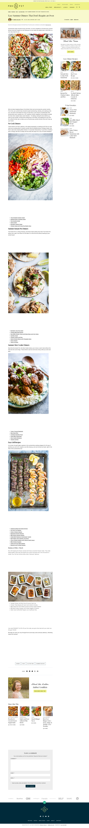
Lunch (65, 7)
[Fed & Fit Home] (16, 6)
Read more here (48, 24)
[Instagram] (43, 816)
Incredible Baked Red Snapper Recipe (75, 121)
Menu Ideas (42, 820)
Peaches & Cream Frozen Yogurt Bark (12, 720)
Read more (71, 51)
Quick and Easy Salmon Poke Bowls (24, 720)
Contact (58, 820)
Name (12, 773)
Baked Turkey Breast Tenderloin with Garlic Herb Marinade (74, 134)
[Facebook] (40, 816)
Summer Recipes (40, 663)
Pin (72, 19)
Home (9, 11)
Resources (77, 4)
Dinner (72, 7)
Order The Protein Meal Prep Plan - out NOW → (44, 1)
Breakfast (57, 7)
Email (13, 778)
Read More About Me (40, 691)
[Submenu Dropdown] (61, 7)
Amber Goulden (17, 19)
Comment (14, 758)
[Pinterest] (48, 816)
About (58, 4)
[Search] (79, 7)
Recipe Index (65, 4)
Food (23, 663)
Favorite (67, 19)
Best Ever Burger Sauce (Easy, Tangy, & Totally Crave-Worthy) (47, 722)
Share (77, 19)
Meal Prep (49, 7)
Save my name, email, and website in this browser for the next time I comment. (29, 783)
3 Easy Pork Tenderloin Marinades (73, 111)
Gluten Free (21, 11)
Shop (48, 820)
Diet (17, 11)
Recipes (13, 11)
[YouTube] (45, 816)
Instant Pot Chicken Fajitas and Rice (65, 95)
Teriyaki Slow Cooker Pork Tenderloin (64, 75)
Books (71, 4)
